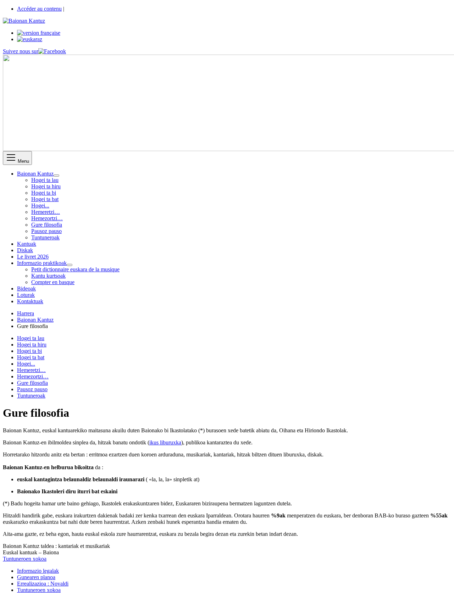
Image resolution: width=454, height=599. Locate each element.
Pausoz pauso (46, 231)
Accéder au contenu (39, 9)
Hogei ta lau (45, 180)
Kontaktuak (30, 301)
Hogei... (40, 206)
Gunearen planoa (36, 577)
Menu (22, 161)
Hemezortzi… (47, 218)
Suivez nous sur (20, 51)
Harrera (25, 313)
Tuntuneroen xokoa (24, 559)
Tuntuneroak (45, 237)
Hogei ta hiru (46, 186)
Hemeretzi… (45, 212)
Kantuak (26, 244)
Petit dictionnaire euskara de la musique (75, 269)
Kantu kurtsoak (48, 276)
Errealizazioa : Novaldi (42, 584)
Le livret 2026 (33, 257)
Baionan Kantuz (35, 174)
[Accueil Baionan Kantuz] (24, 21)
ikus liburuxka (165, 442)
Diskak (25, 250)
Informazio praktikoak (42, 263)
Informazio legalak (38, 571)
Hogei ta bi (43, 193)
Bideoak (26, 288)
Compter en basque (52, 282)
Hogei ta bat (45, 199)
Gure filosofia (46, 225)
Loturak (26, 295)
